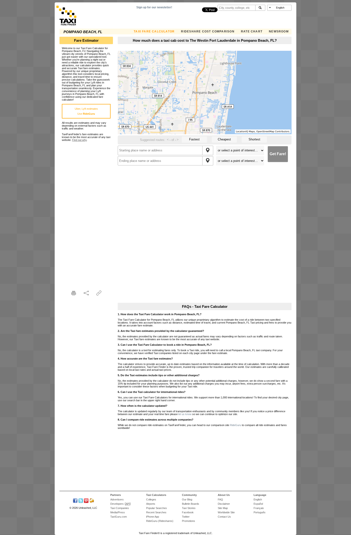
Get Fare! (278, 154)
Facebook (188, 512)
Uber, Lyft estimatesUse (86, 111)
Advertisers (117, 499)
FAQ (220, 499)
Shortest (254, 139)
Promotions (188, 521)
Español (258, 503)
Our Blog (187, 499)
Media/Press (117, 512)
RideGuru (235, 425)
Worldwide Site (226, 512)
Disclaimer (224, 503)
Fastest (194, 139)
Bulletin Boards (190, 503)
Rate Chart (251, 31)
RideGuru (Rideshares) (159, 521)
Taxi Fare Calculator (154, 31)
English (258, 499)
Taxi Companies (119, 508)
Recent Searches (156, 512)
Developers (117, 503)
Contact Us (224, 516)
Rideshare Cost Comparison (207, 31)
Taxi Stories (189, 508)
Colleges (151, 499)
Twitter (186, 516)
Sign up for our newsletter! (154, 7)
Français (259, 508)
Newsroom (279, 31)
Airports (150, 503)
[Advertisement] (86, 212)
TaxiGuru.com (118, 516)
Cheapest (224, 139)
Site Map (223, 508)
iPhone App (152, 516)
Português (260, 512)
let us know (184, 414)
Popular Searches (156, 508)
